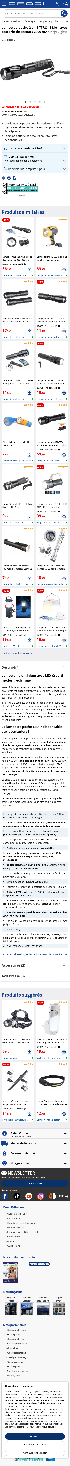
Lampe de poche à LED (13, 522)
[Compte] (58, 4)
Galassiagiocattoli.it (16, 1352)
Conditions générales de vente (22, 1222)
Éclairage (29, 21)
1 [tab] (25, 102)
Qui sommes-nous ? (17, 1213)
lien (33, 1406)
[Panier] (66, 4)
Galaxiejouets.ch (15, 1334)
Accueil (6, 21)
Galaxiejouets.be (15, 1361)
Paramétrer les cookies (35, 1444)
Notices (11, 1241)
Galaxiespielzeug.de (16, 1329)
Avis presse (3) (13, 976)
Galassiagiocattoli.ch (17, 1343)
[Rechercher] (64, 13)
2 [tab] (30, 102)
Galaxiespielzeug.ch (16, 1339)
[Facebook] (4, 177)
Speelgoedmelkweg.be (18, 1370)
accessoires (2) (13, 965)
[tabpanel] (35, 69)
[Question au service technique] (15, 177)
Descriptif (10, 667)
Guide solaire (13, 1245)
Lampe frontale (9, 1058)
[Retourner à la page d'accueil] (28, 4)
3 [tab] (35, 102)
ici (56, 1426)
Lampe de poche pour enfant (16, 460)
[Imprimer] (10, 177)
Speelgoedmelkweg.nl (17, 1357)
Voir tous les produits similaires (17, 652)
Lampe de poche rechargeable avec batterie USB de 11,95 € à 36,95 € (34, 954)
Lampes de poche (48, 21)
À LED (64, 21)
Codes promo (14, 1236)
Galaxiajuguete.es (15, 1348)
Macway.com (13, 1375)
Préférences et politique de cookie (23, 1232)
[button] (35, 148)
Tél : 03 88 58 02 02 (20, 1136)
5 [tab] (44, 102)
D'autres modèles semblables (19, 114)
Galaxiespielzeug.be (16, 1366)
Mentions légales (15, 1227)
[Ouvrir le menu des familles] (4, 4)
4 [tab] (40, 102)
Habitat (17, 21)
